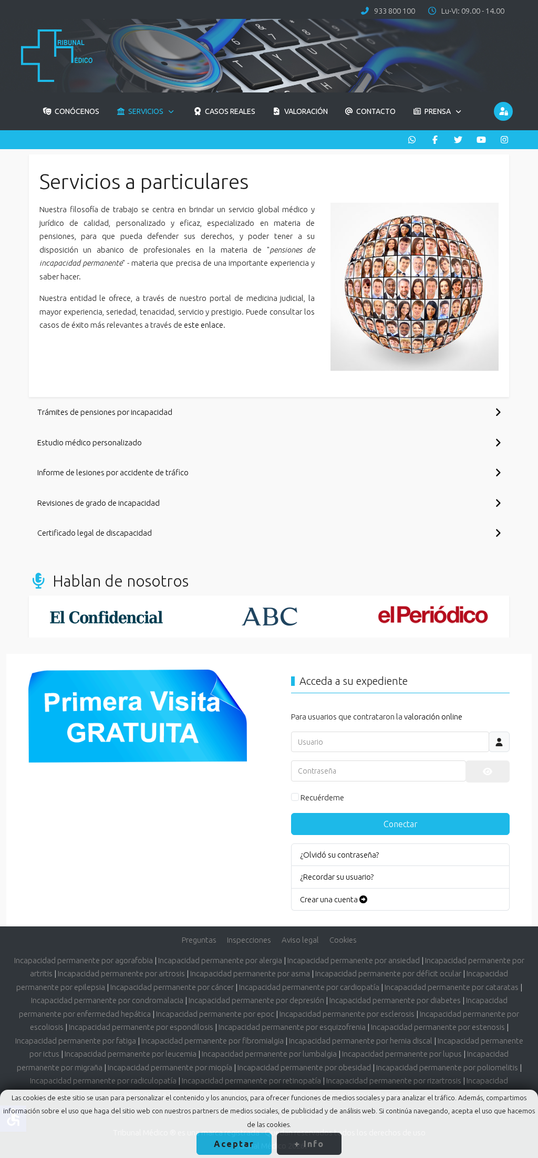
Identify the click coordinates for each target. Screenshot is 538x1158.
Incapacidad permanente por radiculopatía (103, 1080)
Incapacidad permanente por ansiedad (353, 960)
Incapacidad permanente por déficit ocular (388, 973)
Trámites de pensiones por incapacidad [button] (104, 412)
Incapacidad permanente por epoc (215, 1013)
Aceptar (234, 1144)
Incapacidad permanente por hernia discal (360, 1040)
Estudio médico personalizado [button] (89, 442)
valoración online (433, 716)
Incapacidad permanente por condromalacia (107, 1000)
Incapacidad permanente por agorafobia (83, 960)
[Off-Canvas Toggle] (503, 111)
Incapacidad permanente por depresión (256, 1000)
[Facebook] (435, 139)
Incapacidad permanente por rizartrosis (393, 1080)
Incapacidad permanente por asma (250, 973)
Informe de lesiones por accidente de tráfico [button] (113, 472)
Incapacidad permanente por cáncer (172, 987)
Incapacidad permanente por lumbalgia (269, 1053)
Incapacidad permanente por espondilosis (141, 1027)
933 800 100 (394, 10)
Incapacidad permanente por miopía (170, 1067)
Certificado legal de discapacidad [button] (94, 532)
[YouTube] (481, 139)
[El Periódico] (433, 617)
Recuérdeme (322, 797)
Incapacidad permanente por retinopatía (251, 1080)
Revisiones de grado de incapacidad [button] (98, 502)
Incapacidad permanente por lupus (402, 1053)
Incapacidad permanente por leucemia (130, 1053)
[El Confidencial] (106, 617)
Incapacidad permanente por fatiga (75, 1040)
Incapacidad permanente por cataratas (452, 987)
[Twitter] (458, 139)
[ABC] (269, 617)
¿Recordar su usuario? (337, 876)
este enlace (203, 324)
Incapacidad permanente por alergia (220, 960)
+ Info (309, 1144)
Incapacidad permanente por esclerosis (347, 1013)
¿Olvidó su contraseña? (339, 854)
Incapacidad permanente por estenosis (438, 1027)
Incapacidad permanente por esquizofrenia (292, 1027)
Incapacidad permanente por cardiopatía (309, 987)
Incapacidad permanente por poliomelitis (447, 1067)
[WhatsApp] (412, 139)
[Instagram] (504, 139)
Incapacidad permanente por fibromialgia (212, 1040)
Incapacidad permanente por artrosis (121, 973)
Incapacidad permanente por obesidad (304, 1067)
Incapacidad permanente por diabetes (395, 1000)
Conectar (401, 824)
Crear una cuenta (329, 899)
